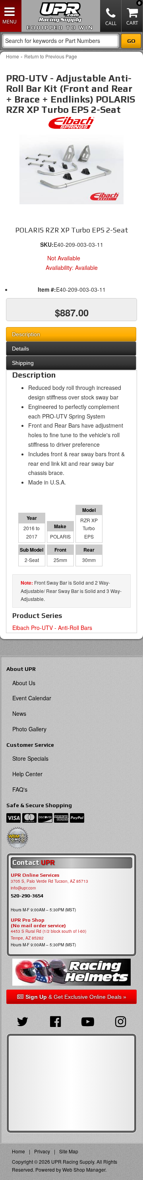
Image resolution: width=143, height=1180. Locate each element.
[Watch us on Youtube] (88, 1020)
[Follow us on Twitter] (22, 1020)
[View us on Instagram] (120, 1020)
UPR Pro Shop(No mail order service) (38, 922)
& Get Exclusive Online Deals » (75, 997)
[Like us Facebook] (55, 1020)
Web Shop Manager (83, 1169)
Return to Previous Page (50, 56)
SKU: (47, 244)
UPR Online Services (35, 875)
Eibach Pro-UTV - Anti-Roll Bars (52, 628)
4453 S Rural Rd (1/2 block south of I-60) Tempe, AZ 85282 (48, 934)
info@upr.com (23, 888)
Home (12, 56)
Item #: (47, 289)
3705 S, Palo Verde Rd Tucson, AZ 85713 (49, 881)
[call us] (111, 16)
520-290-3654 (27, 896)
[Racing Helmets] (71, 972)
